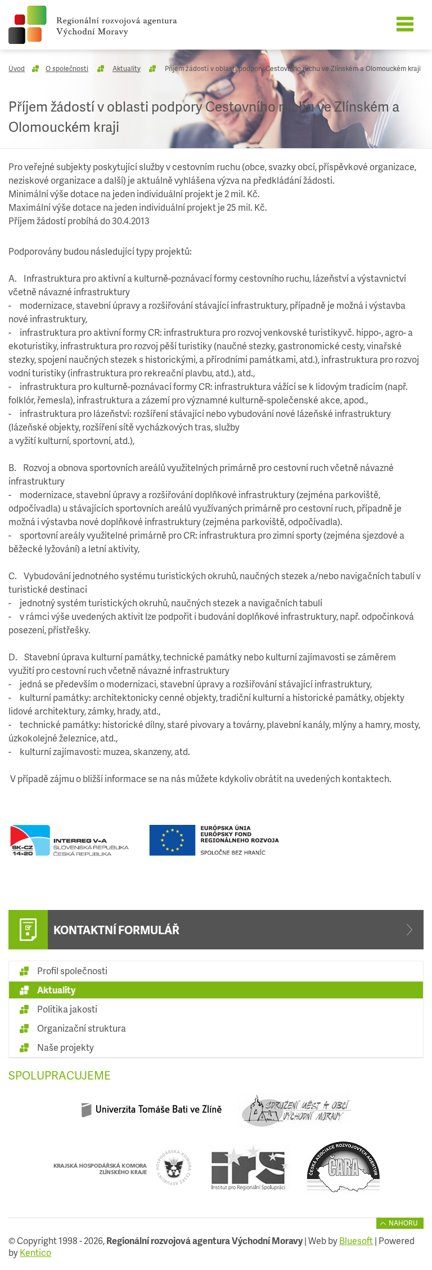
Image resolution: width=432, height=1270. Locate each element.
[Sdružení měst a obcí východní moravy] (294, 1114)
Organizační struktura (81, 1028)
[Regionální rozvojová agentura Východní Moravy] (108, 25)
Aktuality (126, 68)
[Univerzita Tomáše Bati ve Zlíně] (151, 1114)
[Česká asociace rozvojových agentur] (343, 1171)
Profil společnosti (72, 970)
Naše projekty (65, 1047)
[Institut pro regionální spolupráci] (249, 1171)
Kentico (35, 1252)
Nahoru (403, 1223)
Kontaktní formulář (116, 930)
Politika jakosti (67, 1008)
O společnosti (67, 68)
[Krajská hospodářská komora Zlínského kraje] (122, 1171)
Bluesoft (356, 1240)
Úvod (16, 68)
